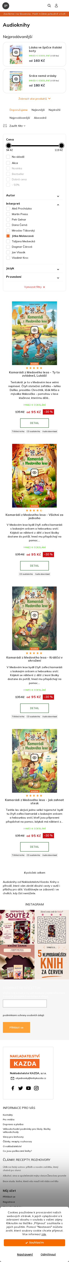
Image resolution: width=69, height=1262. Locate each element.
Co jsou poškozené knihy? (17, 1150)
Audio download (49, 431)
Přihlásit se (16, 1027)
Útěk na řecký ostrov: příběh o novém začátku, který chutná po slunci (30, 1168)
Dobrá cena (19, 179)
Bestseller (18, 174)
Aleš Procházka (22, 208)
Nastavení (25, 1255)
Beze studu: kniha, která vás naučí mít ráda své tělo (30, 1181)
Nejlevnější (38, 110)
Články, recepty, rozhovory (17, 1141)
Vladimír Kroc (20, 257)
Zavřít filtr (16, 126)
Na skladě (18, 156)
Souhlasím (36, 1242)
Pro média (8, 1119)
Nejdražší (54, 110)
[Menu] (5, 5)
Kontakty (8, 1114)
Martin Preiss (20, 214)
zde (43, 1234)
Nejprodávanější (20, 118)
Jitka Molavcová (23, 236)
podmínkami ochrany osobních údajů (23, 1015)
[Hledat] (49, 5)
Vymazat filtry (33, 287)
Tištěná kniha (18, 431)
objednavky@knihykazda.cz (31, 1078)
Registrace (9, 1201)
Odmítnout (48, 1254)
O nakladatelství (12, 1146)
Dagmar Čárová (22, 246)
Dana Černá (19, 225)
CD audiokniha (33, 431)
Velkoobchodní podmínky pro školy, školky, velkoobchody (27, 1130)
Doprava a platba (13, 1124)
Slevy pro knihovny (13, 1136)
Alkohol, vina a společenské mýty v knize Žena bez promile (34, 1175)
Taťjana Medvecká (23, 241)
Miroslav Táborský (23, 230)
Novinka (17, 168)
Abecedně (40, 118)
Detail (34, 423)
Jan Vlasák (18, 252)
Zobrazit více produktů (32, 98)
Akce (15, 163)
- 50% (16, 184)
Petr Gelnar (19, 219)
